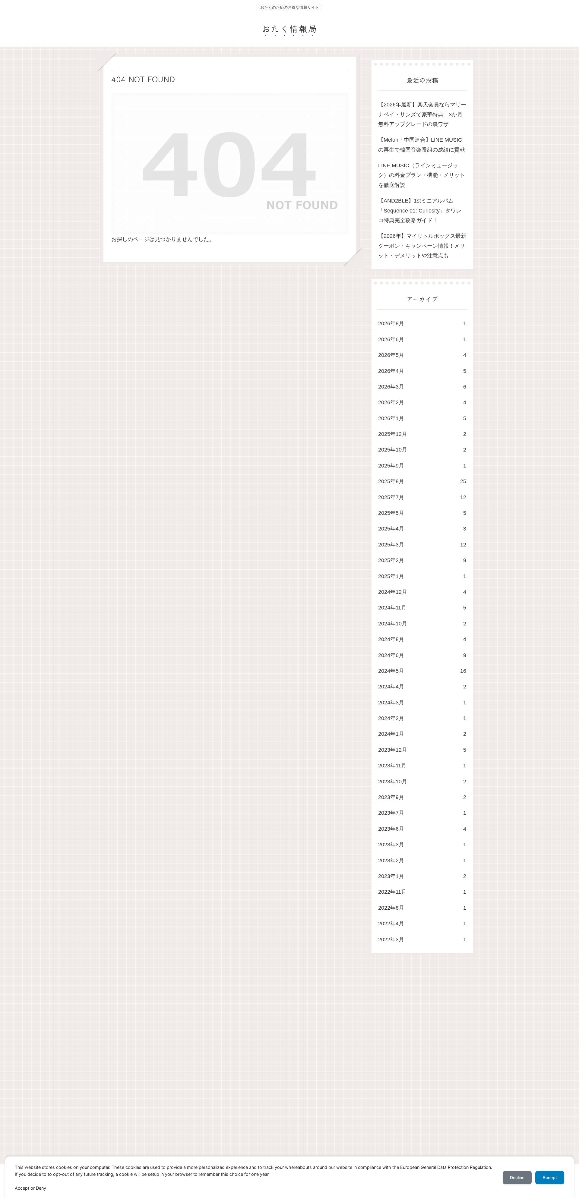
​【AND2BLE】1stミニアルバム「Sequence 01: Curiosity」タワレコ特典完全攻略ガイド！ (419, 210)
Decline (517, 1177)
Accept (550, 1177)
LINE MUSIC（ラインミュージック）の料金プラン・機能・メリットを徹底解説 (421, 175)
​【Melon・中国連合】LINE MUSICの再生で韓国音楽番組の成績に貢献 (421, 145)
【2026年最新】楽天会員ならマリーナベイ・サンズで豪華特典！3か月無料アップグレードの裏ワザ (422, 114)
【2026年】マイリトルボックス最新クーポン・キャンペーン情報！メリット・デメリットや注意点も (422, 246)
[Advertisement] (281, 1064)
